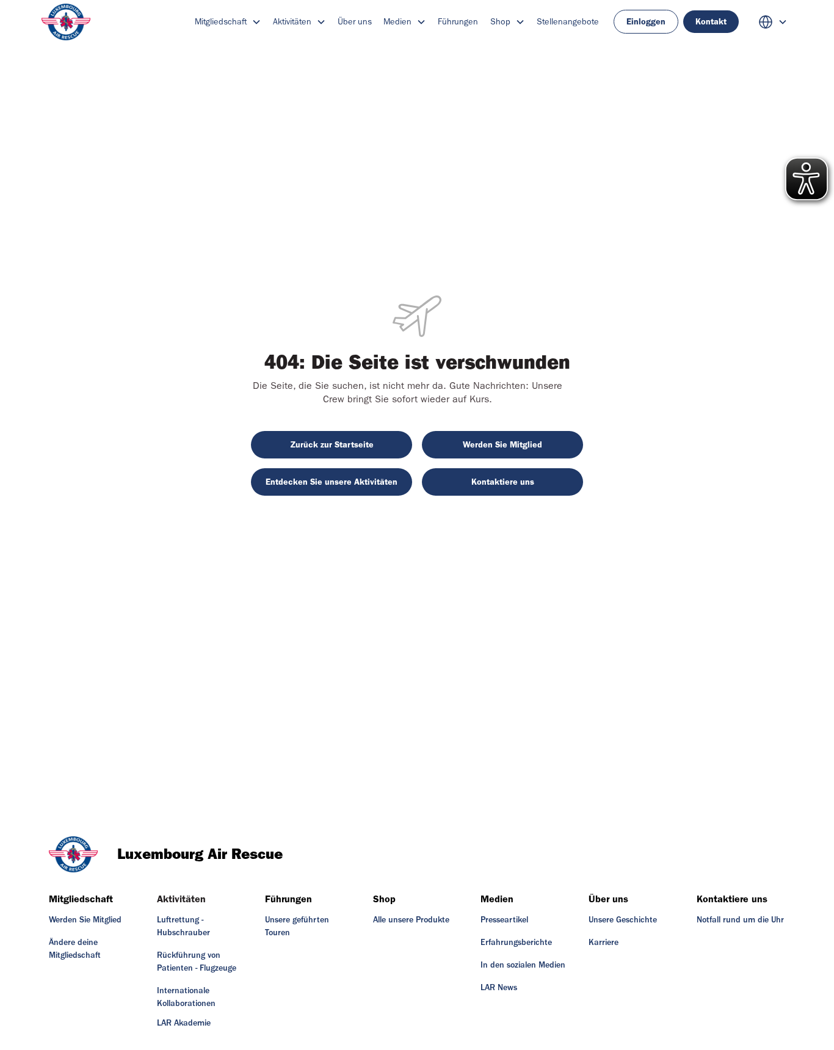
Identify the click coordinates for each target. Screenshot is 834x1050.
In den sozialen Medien (522, 965)
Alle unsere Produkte (411, 920)
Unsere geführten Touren (297, 926)
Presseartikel (504, 920)
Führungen (458, 21)
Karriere (603, 942)
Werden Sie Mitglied (502, 445)
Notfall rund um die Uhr (740, 920)
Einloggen (645, 21)
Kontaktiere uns (502, 482)
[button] (228, 22)
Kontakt (711, 21)
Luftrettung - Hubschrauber (183, 926)
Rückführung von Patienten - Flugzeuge (196, 961)
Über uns (355, 21)
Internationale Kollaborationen (186, 997)
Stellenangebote (568, 21)
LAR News (498, 988)
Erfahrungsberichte (516, 942)
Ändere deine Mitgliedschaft (75, 949)
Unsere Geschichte (623, 920)
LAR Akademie (184, 1023)
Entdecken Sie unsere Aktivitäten (331, 482)
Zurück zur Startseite (332, 445)
